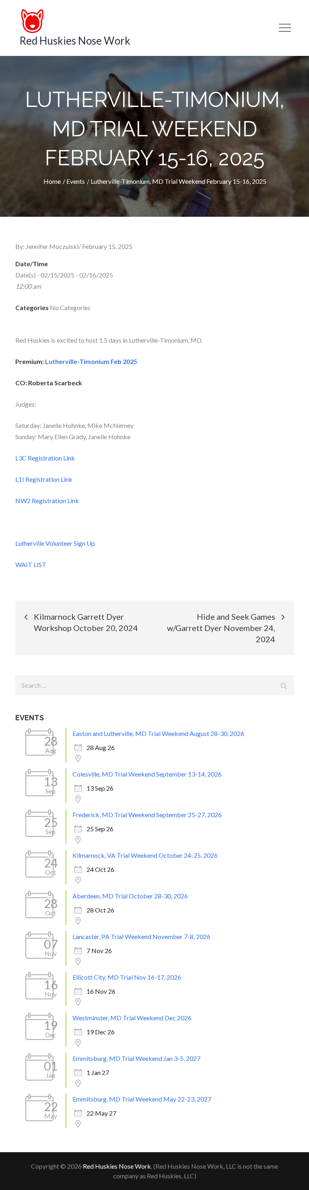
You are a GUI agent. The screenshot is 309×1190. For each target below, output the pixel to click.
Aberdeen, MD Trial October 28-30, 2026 (130, 896)
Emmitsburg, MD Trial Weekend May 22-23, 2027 (141, 1099)
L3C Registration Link (45, 458)
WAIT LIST (30, 564)
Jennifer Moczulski (52, 246)
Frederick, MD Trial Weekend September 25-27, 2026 (147, 814)
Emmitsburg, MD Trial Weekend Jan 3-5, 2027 (136, 1058)
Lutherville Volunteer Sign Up (55, 543)
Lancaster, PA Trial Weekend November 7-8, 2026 (141, 936)
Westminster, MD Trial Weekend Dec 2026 (132, 1017)
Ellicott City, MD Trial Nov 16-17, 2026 (126, 977)
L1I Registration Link (44, 479)
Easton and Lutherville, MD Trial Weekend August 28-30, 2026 (158, 733)
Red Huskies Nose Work (74, 40)
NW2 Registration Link (47, 500)
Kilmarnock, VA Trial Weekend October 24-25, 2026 (145, 855)
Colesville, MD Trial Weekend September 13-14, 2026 (147, 774)
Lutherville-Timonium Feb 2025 (91, 361)
